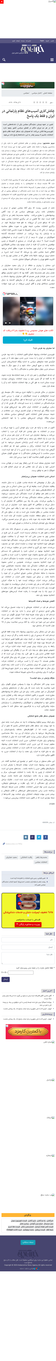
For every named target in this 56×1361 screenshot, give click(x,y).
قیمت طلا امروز (14, 1226)
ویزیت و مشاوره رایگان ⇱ (28, 924)
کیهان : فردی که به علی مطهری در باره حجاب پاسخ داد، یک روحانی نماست (27, 1009)
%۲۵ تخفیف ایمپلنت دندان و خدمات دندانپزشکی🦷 (28, 914)
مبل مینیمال (48, 1223)
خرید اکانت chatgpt (14, 1229)
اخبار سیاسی (36, 93)
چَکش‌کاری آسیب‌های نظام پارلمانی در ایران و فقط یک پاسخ (28, 113)
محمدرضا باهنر (41, 857)
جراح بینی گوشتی (36, 1223)
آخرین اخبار (47, 991)
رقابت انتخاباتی (26, 857)
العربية (47, 41)
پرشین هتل (24, 1223)
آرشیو (13, 41)
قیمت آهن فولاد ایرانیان (44, 1226)
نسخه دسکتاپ (28, 1242)
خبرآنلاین (28, 49)
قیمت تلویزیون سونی (19, 1220)
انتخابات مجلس (41, 862)
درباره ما (23, 41)
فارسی (52, 41)
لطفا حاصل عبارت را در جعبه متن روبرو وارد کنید (35, 968)
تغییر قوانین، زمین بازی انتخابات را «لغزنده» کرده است (28, 878)
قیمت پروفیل (40, 1229)
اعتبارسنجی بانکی (27, 1226)
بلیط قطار (49, 1229)
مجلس (26, 93)
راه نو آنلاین (41, 1220)
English (42, 41)
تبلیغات (18, 41)
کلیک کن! (28, 340)
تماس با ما (28, 41)
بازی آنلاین (32, 1220)
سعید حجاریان (11, 857)
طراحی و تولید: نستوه (27, 1268)
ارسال (5, 979)
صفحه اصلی (47, 93)
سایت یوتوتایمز (28, 1229)
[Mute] (10, 323)
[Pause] (6, 323)
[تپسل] (2, 83)
